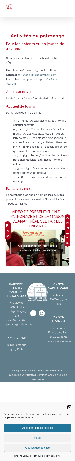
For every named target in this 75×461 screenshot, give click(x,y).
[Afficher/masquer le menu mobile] (67, 11)
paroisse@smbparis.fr (19, 324)
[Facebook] (33, 313)
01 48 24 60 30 (58, 336)
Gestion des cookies (37, 447)
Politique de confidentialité (46, 456)
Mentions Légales (22, 456)
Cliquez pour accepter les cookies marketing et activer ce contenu (37, 247)
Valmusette (28, 375)
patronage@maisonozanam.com (36, 74)
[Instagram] (42, 313)
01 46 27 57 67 (16, 320)
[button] (69, 407)
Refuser (37, 437)
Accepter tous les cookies (37, 427)
